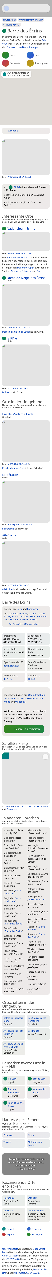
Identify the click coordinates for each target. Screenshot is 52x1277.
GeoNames (10, 698)
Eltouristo (12, 327)
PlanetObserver (41, 806)
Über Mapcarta (10, 1248)
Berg (19, 608)
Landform (32, 608)
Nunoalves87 (14, 253)
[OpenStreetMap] (6, 706)
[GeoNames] (12, 706)
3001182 (7, 679)
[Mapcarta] (6, 8)
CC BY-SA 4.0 (27, 253)
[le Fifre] (26, 365)
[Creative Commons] (36, 1243)
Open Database (10, 1255)
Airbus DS (21, 806)
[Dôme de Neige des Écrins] (26, 305)
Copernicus (12, 809)
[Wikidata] (17, 706)
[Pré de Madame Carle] (26, 441)
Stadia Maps (10, 806)
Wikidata (21, 698)
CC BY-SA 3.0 (25, 176)
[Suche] (46, 8)
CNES (29, 806)
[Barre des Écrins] (26, 157)
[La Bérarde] (26, 502)
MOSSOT (12, 388)
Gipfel (16, 187)
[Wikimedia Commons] (23, 706)
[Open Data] (11, 690)
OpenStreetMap (36, 694)
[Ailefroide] (26, 562)
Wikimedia (13, 176)
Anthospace (13, 524)
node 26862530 (11, 665)
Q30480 (32, 679)
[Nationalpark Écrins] (26, 241)
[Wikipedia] (28, 706)
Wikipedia (20, 701)
